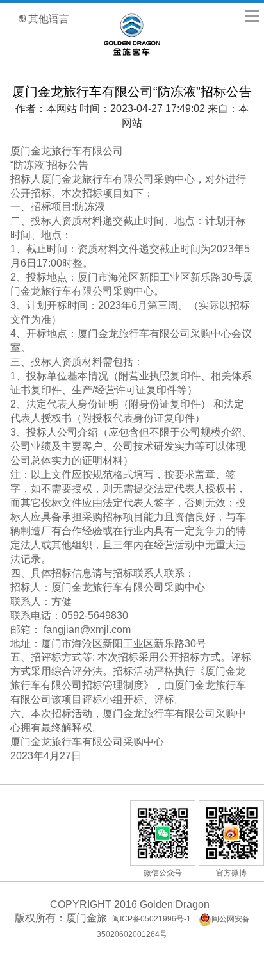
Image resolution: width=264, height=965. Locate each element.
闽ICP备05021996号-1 (151, 918)
